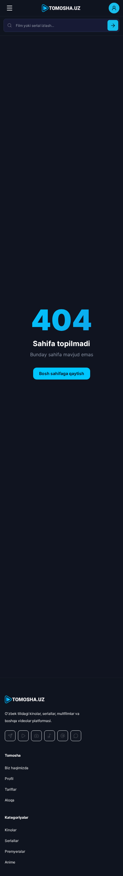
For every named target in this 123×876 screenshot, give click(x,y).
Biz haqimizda (16, 768)
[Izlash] (112, 25)
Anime (10, 862)
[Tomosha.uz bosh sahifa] (61, 8)
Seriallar (12, 840)
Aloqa (9, 800)
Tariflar (10, 789)
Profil (9, 778)
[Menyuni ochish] (10, 8)
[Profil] (114, 8)
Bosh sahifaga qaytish (61, 373)
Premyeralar (15, 851)
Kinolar (10, 830)
